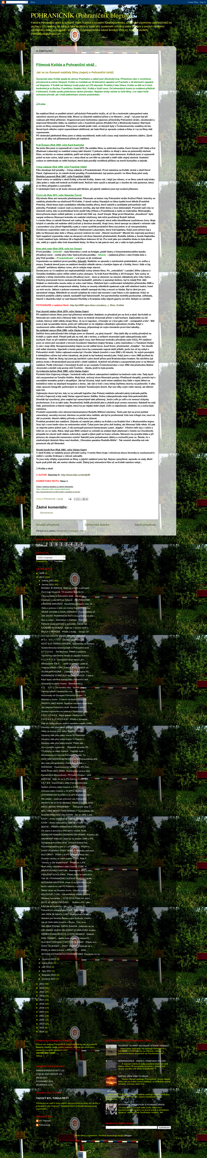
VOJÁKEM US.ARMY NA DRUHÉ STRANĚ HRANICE (143, 1046)
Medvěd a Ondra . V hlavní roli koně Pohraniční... (64, 699)
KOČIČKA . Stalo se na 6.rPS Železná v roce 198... (65, 779)
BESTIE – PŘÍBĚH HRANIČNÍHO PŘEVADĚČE (63, 827)
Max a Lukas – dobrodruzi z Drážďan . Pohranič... (65, 620)
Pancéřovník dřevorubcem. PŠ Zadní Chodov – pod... (67, 775)
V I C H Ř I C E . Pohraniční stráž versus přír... (63, 660)
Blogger (128, 1135)
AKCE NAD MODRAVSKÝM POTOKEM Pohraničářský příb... (70, 759)
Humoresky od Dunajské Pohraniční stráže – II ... (64, 695)
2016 (42, 996)
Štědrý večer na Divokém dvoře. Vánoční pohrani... (65, 890)
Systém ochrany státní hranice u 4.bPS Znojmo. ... (65, 787)
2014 (42, 988)
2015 (42, 992)
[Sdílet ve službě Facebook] (83, 499)
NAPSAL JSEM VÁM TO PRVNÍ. (133, 1076)
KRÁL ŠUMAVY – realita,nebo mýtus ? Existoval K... (66, 938)
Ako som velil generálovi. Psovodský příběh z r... (64, 763)
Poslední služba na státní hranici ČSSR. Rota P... (64, 858)
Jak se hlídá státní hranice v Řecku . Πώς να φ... (64, 922)
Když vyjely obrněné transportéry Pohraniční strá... (65, 679)
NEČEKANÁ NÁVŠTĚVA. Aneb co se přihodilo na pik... (67, 882)
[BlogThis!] (78, 499)
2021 (42, 1016)
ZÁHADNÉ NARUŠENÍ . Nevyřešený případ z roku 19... (67, 604)
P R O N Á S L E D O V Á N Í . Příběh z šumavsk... (65, 719)
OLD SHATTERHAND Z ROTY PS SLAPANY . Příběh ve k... (69, 942)
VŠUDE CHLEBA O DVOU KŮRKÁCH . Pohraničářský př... (69, 612)
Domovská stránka (46, 43)
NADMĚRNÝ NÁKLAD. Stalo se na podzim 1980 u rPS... (68, 839)
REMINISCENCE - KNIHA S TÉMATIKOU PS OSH (142, 1061)
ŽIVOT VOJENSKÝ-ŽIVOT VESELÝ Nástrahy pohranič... (68, 851)
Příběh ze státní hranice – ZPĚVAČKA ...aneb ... (64, 950)
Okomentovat (46, 513)
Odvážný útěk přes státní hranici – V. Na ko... (62, 727)
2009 (42, 573)
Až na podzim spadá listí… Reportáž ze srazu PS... (65, 747)
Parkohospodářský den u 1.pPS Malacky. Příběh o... (66, 846)
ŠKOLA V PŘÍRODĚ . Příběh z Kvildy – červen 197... (66, 632)
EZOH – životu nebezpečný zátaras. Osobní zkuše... (66, 819)
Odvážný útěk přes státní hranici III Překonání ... (64, 735)
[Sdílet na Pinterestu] (86, 499)
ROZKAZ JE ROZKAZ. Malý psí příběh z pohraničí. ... (66, 588)
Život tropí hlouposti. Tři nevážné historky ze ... (63, 592)
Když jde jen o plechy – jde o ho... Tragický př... (64, 906)
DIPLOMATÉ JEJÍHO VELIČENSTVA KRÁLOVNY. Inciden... (69, 930)
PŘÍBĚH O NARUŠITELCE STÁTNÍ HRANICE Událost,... (68, 934)
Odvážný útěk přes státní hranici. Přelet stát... (63, 743)
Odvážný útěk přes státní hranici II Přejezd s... (63, 739)
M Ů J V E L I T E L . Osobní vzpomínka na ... (63, 640)
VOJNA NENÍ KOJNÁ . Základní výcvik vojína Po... (65, 672)
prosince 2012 (49, 979)
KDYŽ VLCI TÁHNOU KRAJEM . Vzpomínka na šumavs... (68, 644)
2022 (42, 1020)
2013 (42, 984)
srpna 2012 (47, 963)
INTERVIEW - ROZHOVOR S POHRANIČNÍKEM (141, 1105)
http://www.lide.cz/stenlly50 (75, 475)
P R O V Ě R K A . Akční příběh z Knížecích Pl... (64, 715)
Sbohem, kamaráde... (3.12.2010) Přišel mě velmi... (66, 898)
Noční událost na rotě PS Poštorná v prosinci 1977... (66, 886)
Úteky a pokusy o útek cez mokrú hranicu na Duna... (66, 608)
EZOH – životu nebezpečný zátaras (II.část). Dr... (64, 823)
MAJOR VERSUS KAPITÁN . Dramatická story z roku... (67, 870)
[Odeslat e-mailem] (75, 499)
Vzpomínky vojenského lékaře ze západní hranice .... (66, 656)
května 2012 (48, 581)
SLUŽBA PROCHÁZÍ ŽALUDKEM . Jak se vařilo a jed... (67, 815)
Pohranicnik (44, 1125)
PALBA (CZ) (41, 1078)
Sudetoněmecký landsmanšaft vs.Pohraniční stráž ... (66, 648)
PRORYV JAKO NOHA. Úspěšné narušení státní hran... (67, 703)
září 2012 (47, 967)
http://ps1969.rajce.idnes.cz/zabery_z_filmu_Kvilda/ (97, 305)
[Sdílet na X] (81, 499)
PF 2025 (111, 1091)
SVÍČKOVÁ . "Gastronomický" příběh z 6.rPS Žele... (66, 767)
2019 (42, 1008)
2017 (42, 1000)
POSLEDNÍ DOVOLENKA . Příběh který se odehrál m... (67, 874)
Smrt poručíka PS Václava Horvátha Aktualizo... (64, 636)
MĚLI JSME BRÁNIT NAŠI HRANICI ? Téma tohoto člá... (68, 811)
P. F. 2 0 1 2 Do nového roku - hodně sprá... (63, 687)
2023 (42, 1024)
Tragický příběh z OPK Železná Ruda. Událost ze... (65, 667)
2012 (42, 577)
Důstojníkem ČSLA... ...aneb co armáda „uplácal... (65, 664)
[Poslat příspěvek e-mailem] (70, 499)
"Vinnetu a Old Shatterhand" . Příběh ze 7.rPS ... (64, 863)
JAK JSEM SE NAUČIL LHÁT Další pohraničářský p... (67, 914)
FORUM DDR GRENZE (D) (49, 1074)
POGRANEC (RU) (44, 1081)
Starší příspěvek (145, 524)
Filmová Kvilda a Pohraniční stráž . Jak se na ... (64, 596)
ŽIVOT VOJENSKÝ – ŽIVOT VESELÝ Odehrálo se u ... (68, 946)
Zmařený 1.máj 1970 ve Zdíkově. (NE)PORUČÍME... (66, 600)
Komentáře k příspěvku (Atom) (71, 531)
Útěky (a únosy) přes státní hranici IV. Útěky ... (63, 731)
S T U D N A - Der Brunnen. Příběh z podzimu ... (64, 652)
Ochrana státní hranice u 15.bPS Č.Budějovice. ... (65, 791)
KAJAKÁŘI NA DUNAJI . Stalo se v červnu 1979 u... (65, 628)
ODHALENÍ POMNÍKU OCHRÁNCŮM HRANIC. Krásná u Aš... (70, 835)
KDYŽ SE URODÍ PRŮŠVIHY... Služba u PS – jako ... (67, 902)
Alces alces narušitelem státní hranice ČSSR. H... (64, 866)
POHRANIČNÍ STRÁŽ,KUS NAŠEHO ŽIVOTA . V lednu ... (68, 675)
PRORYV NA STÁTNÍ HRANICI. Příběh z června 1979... (67, 803)
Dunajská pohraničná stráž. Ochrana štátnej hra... (65, 843)
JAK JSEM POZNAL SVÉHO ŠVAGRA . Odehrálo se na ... (68, 926)
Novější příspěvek (48, 524)
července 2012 (49, 959)
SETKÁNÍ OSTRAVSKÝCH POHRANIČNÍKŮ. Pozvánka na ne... (71, 954)
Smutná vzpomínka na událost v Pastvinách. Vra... (65, 711)
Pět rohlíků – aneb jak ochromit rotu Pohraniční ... (65, 799)
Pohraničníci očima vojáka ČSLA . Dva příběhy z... (65, 910)
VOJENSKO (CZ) (44, 1085)
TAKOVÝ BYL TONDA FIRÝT (52, 1098)
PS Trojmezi (45, 1121)
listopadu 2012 (49, 975)
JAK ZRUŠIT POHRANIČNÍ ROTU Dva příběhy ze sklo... (68, 616)
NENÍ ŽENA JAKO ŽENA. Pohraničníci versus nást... (66, 771)
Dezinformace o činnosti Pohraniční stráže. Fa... (64, 755)
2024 (42, 1028)
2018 (42, 1004)
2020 (42, 1012)
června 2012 (48, 584)
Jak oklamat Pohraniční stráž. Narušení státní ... (64, 707)
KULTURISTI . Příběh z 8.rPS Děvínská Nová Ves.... (66, 854)
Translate (58, 561)
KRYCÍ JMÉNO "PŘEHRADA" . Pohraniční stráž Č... (66, 807)
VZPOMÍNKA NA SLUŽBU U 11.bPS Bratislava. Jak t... (67, 795)
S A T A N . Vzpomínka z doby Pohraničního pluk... (65, 783)
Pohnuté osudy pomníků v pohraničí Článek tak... (65, 624)
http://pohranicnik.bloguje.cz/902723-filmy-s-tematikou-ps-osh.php (58, 492)
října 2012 (47, 971)
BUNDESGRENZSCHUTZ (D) (50, 1070)
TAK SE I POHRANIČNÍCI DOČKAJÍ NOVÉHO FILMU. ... (68, 878)
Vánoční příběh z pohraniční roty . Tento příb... (64, 691)
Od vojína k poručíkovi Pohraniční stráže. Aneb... (64, 831)
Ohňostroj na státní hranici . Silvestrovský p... (62, 683)
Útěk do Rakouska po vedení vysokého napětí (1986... (67, 723)
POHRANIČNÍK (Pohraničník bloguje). (82, 15)
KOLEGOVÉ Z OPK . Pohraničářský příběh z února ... (66, 894)
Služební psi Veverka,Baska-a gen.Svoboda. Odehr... (66, 918)
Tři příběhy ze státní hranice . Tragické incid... (63, 751)
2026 (42, 1032)
